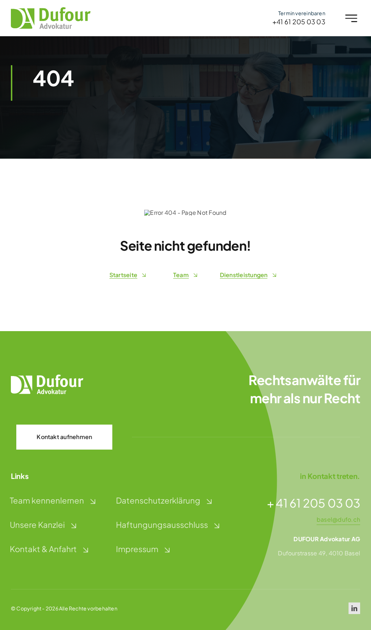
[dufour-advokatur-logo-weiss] (47, 377)
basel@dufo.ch (338, 519)
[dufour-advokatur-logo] (51, 10)
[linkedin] (354, 608)
